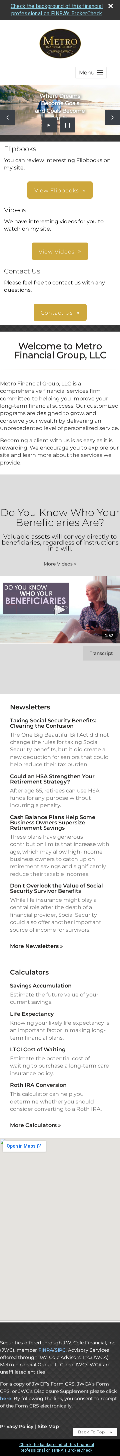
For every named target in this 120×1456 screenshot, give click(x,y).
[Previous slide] (7, 117)
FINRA (45, 1350)
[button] (91, 72)
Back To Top (92, 1431)
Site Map (48, 1426)
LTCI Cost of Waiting (38, 1049)
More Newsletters (36, 946)
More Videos (60, 564)
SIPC (60, 1350)
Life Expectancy (32, 1014)
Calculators (29, 972)
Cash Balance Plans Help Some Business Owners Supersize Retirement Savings (52, 822)
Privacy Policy (16, 1426)
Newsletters (30, 707)
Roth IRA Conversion (38, 1085)
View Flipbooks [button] (56, 190)
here (5, 1399)
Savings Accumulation (41, 986)
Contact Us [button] (57, 313)
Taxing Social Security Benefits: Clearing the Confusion (53, 723)
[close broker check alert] (110, 6)
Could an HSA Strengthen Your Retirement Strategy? (52, 779)
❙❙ (67, 125)
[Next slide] (112, 117)
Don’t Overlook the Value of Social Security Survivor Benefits (56, 888)
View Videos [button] (57, 252)
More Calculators (35, 1125)
